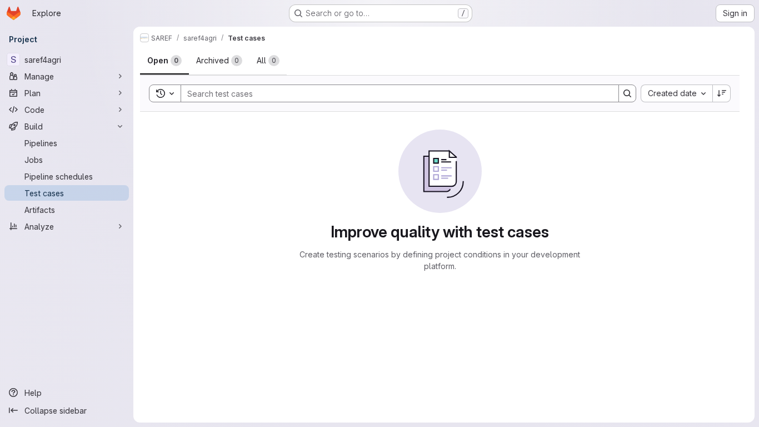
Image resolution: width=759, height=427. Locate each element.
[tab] (164, 61)
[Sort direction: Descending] (722, 93)
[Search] (627, 93)
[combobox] (676, 93)
